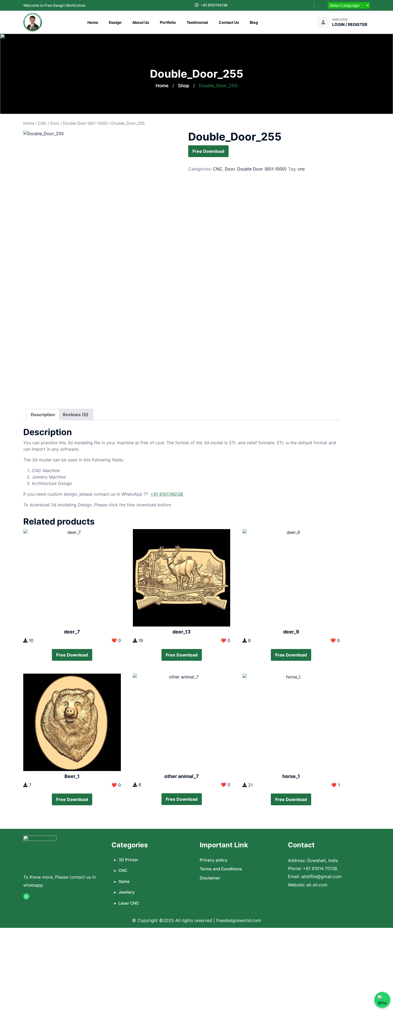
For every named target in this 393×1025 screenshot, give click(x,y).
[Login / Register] (323, 22)
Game (124, 881)
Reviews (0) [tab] (75, 414)
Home (92, 22)
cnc (301, 169)
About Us (140, 22)
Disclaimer (210, 877)
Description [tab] (43, 414)
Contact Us (229, 22)
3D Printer (128, 859)
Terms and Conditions (221, 868)
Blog (254, 22)
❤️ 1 (335, 785)
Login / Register (349, 24)
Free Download (208, 151)
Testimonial (197, 22)
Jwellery (126, 892)
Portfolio (168, 22)
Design (115, 22)
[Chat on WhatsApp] (382, 1000)
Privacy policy (214, 860)
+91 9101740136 (214, 5)
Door (54, 123)
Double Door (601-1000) (85, 123)
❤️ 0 (116, 640)
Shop (183, 85)
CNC (42, 123)
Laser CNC (128, 903)
